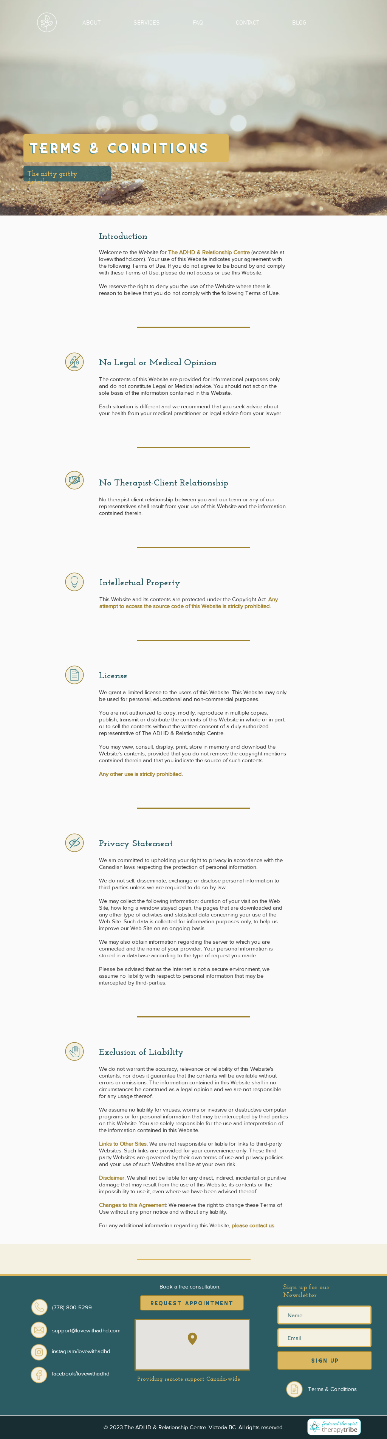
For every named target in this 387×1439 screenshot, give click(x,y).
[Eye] (39, 1352)
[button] (91, 22)
